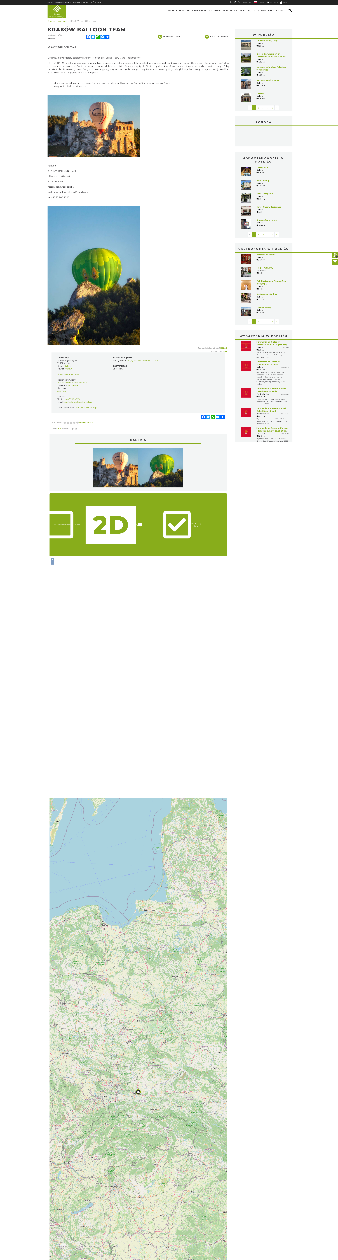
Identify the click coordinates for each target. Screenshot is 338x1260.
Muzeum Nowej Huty (267, 41)
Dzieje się (245, 10)
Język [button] (261, 2)
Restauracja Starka (266, 235)
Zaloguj (286, 2)
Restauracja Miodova (267, 274)
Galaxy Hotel (263, 147)
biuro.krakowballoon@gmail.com (70, 192)
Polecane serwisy (272, 10)
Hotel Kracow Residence (269, 187)
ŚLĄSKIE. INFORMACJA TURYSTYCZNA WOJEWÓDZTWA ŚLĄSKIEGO (75, 2)
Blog (256, 10)
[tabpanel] (115, 468)
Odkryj (172, 10)
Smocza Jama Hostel (267, 200)
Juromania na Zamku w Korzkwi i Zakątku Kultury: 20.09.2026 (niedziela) (272, 411)
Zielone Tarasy (264, 287)
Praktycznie (230, 10)
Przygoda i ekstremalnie (138, 360)
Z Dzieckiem (199, 10)
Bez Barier (214, 10)
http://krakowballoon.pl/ (87, 407)
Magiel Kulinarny (265, 248)
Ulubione (274, 2)
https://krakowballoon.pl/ (61, 187)
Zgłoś (223, 348)
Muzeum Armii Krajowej (268, 80)
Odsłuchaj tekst (171, 37)
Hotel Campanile (265, 174)
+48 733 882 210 (73, 399)
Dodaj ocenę (86, 423)
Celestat (261, 93)
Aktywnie (184, 10)
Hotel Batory (263, 161)
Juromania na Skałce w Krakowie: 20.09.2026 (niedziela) (268, 345)
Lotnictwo (155, 360)
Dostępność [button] (246, 2)
